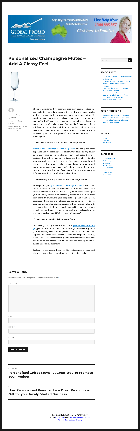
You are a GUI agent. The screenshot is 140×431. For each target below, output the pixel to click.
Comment (12, 283)
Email (11, 327)
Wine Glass (107, 175)
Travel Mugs (107, 172)
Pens (104, 170)
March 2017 (107, 143)
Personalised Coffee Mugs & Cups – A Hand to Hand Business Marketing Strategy (116, 84)
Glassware (12, 123)
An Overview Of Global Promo (113, 93)
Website (12, 338)
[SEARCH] (130, 60)
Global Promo (107, 165)
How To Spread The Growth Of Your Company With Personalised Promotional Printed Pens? (115, 97)
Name (11, 316)
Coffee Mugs (107, 161)
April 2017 (106, 141)
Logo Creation (108, 168)
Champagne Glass (14, 121)
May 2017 (106, 138)
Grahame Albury (14, 115)
